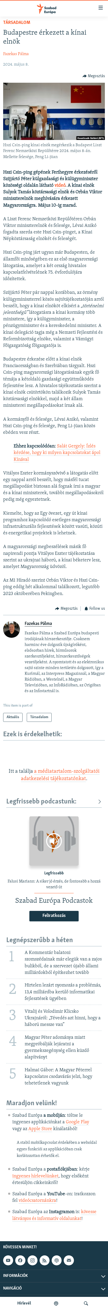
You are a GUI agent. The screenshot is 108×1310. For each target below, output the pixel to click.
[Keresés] (86, 1303)
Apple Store (40, 1129)
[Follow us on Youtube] (8, 1260)
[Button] (94, 76)
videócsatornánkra (37, 1200)
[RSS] (45, 1260)
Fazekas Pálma (16, 54)
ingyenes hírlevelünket (35, 1176)
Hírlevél (24, 1303)
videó (60, 185)
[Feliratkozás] (69, 1260)
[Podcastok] (56, 1303)
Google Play (77, 1122)
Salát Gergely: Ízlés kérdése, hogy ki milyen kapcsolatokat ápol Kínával (57, 453)
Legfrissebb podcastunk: (41, 801)
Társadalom (16, 22)
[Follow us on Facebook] (20, 1260)
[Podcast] (57, 1260)
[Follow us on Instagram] (32, 1260)
